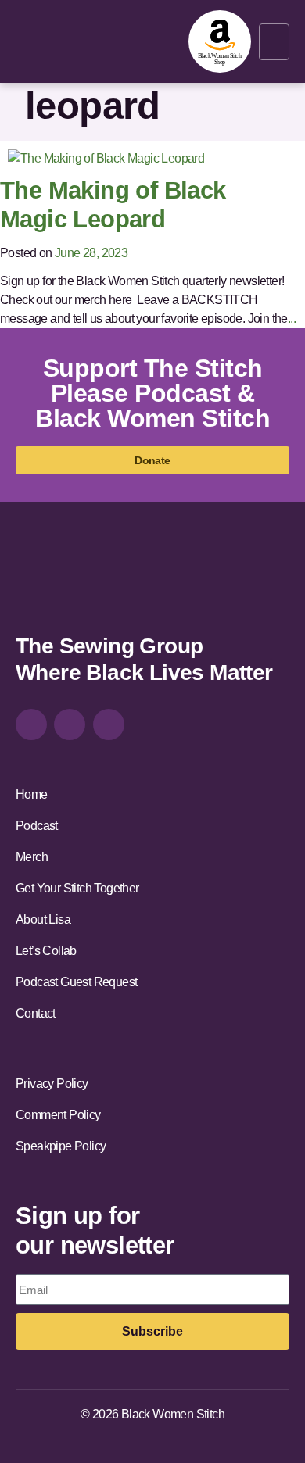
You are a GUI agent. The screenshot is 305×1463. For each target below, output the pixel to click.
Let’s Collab (46, 950)
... (292, 318)
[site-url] (58, 581)
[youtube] (108, 724)
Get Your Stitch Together (77, 888)
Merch (32, 857)
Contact (36, 1013)
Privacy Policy (52, 1083)
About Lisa (43, 919)
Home (32, 794)
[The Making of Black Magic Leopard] (106, 157)
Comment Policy (58, 1114)
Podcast (37, 825)
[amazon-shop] (219, 41)
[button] (274, 41)
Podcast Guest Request (76, 982)
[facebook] (69, 724)
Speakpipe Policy (61, 1146)
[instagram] (31, 724)
